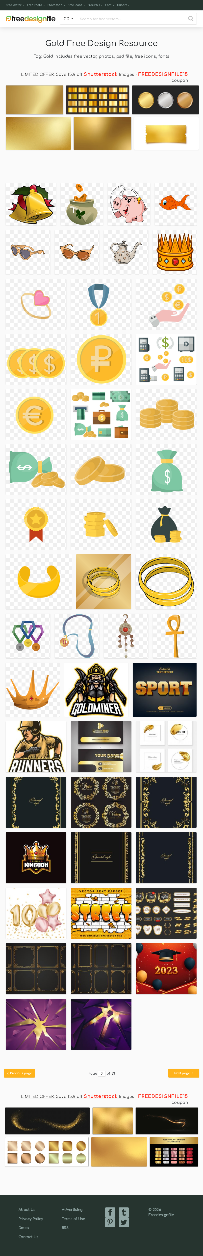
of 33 (111, 1073)
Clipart (122, 5)
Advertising (72, 1210)
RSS (65, 1228)
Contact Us (28, 1237)
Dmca (24, 1228)
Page (92, 1073)
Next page (182, 1073)
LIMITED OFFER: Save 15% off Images (77, 74)
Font (108, 5)
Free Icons (75, 5)
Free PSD (94, 5)
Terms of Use (73, 1219)
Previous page (20, 1073)
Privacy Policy (31, 1219)
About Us (27, 1210)
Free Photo (34, 5)
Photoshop (55, 5)
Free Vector (14, 5)
